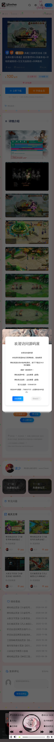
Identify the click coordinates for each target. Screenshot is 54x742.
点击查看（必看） (33, 375)
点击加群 (17, 398)
